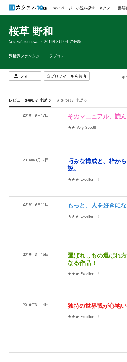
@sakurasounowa (23, 41)
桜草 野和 (31, 30)
